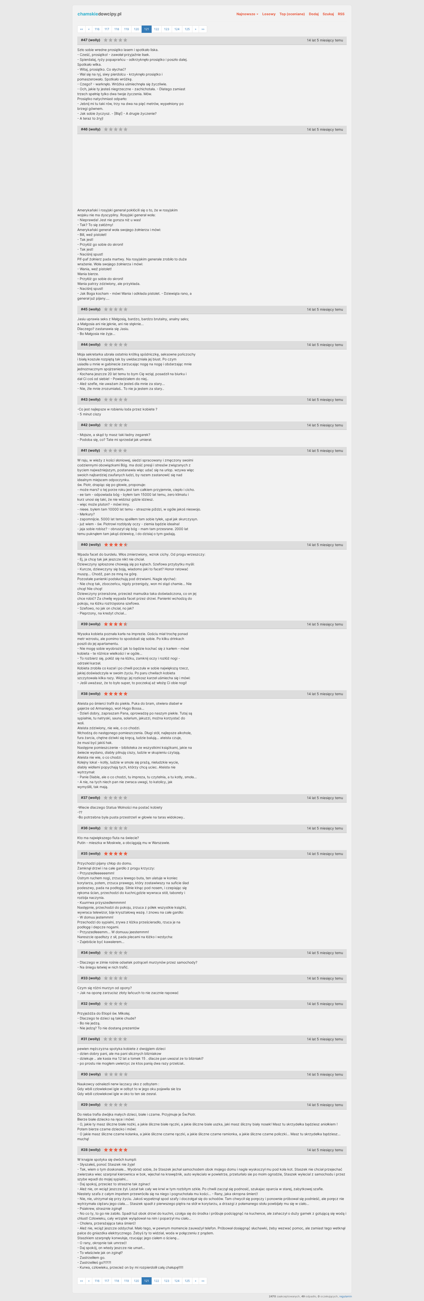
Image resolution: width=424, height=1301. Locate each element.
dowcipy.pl (99, 13)
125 (187, 29)
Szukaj (328, 14)
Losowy (269, 14)
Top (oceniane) (292, 14)
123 (166, 29)
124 (177, 29)
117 (107, 29)
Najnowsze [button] (246, 14)
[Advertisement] (212, 171)
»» (202, 29)
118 (116, 29)
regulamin (345, 1296)
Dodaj (314, 14)
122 (156, 29)
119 (126, 29)
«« (81, 29)
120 (136, 29)
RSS (341, 14)
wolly (94, 40)
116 (97, 29)
